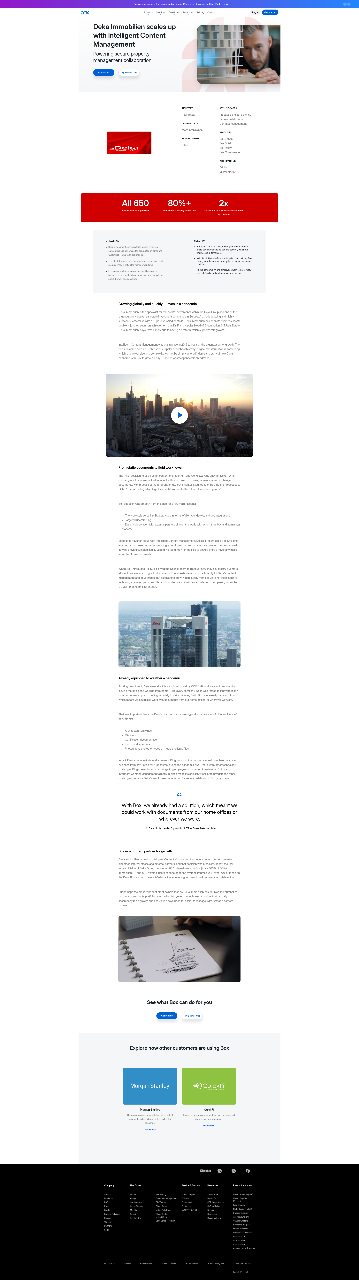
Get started (270, 12)
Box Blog (108, 1210)
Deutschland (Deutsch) (243, 1232)
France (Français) (240, 1228)
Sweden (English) (240, 1213)
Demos (210, 1210)
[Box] (85, 12)
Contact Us (186, 1206)
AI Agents (134, 1198)
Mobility (133, 1210)
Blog (220, 1171)
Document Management (166, 1198)
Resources (188, 12)
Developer (174, 12)
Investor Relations (112, 1214)
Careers (107, 1222)
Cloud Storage (136, 1206)
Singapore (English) (241, 1224)
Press (106, 1206)
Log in (255, 12)
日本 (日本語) (239, 1240)
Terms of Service (168, 1263)
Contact (211, 12)
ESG (106, 1202)
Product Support (189, 1194)
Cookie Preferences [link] (242, 1263)
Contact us (104, 72)
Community (187, 1202)
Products (148, 12)
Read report (226, 4)
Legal (106, 1230)
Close (354, 4)
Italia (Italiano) (239, 1236)
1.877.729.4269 (190, 1210)
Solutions (160, 12)
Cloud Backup (162, 1206)
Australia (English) (241, 1217)
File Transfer (161, 1202)
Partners (108, 1226)
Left (345, 4)
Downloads (212, 1214)
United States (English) (243, 1194)
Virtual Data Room (164, 1210)
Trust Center (212, 1194)
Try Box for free (129, 72)
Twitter (234, 1171)
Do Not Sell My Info (215, 1263)
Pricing (200, 12)
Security (133, 1214)
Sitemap (127, 1263)
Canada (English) (240, 1221)
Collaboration (136, 1202)
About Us (108, 1194)
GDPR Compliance (215, 1202)
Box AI (133, 1194)
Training (185, 1198)
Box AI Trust (212, 1198)
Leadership (109, 1198)
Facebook (248, 1171)
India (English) (239, 1205)
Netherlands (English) (242, 1209)
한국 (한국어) (239, 1244)
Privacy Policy (192, 1263)
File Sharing (161, 1194)
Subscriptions (146, 1263)
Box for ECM (135, 1218)
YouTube (206, 1171)
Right (349, 4)
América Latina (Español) (244, 1248)
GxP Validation (213, 1206)
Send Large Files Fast (165, 1221)
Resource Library (214, 1218)
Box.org (107, 1218)
